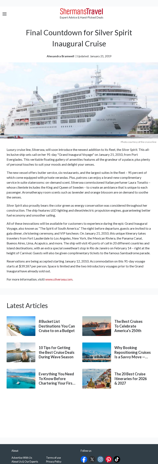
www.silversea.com (58, 279)
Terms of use (53, 457)
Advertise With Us (22, 457)
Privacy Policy (53, 461)
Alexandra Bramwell (60, 56)
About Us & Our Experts (25, 461)
